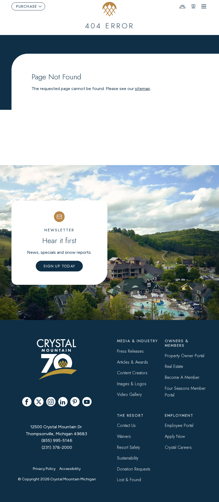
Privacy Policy (44, 468)
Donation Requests (133, 469)
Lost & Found (129, 480)
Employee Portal (179, 425)
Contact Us (126, 425)
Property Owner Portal (184, 356)
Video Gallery (129, 394)
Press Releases (130, 351)
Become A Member (182, 377)
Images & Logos (131, 384)
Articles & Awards (132, 362)
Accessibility (70, 468)
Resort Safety (128, 447)
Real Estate (174, 366)
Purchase (26, 6)
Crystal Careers (178, 447)
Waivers (124, 436)
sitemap (142, 88)
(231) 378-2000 (57, 447)
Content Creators (132, 373)
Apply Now (175, 436)
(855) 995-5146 (56, 440)
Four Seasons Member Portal (185, 391)
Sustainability (127, 458)
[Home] (110, 9)
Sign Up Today (59, 266)
